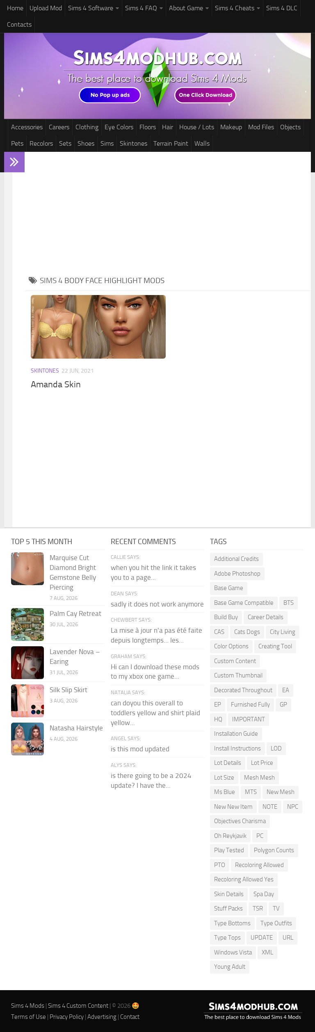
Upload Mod (46, 8)
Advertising (101, 1017)
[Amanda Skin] (98, 327)
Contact (129, 1017)
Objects (290, 127)
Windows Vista (233, 952)
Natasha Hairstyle (76, 728)
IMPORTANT (248, 719)
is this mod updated (140, 749)
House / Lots (196, 127)
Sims (107, 143)
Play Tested (229, 850)
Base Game (228, 588)
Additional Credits (236, 559)
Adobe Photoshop (237, 573)
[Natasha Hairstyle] (27, 739)
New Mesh (280, 792)
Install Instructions (237, 748)
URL (288, 937)
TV (276, 908)
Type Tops (227, 937)
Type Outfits (276, 923)
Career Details (265, 617)
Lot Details (227, 763)
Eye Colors (119, 127)
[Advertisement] (168, 213)
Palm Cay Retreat (75, 613)
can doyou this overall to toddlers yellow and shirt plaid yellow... (155, 713)
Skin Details (229, 894)
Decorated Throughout (243, 690)
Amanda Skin (56, 384)
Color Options (231, 646)
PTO (219, 865)
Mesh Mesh (259, 777)
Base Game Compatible (244, 602)
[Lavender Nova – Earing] (27, 662)
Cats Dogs (247, 632)
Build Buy (226, 617)
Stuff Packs (228, 908)
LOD (276, 748)
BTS (288, 602)
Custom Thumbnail (238, 675)
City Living (282, 632)
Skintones (133, 143)
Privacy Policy (67, 1017)
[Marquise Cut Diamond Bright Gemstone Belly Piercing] (27, 568)
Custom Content (235, 661)
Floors (147, 127)
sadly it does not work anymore (157, 604)
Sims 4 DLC (281, 8)
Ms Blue (224, 792)
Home (15, 8)
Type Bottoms (232, 923)
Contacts (19, 24)
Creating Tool (275, 646)
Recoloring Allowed (259, 865)
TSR (258, 908)
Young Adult (229, 966)
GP (283, 704)
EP (217, 704)
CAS (219, 632)
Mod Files (261, 127)
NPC (292, 806)
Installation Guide (236, 733)
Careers (59, 127)
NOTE (269, 806)
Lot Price (262, 763)
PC (259, 836)
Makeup (231, 127)
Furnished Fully (250, 704)
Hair (167, 127)
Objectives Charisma (240, 821)
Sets (65, 143)
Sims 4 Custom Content (78, 1005)
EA (285, 690)
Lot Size (224, 777)
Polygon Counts (274, 850)
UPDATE (262, 937)
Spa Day (263, 894)
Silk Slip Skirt (68, 690)
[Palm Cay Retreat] (27, 624)
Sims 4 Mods (27, 1005)
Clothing (86, 127)
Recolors (41, 143)
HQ (218, 719)
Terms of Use (28, 1017)
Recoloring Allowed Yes (244, 879)
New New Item (233, 806)
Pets (17, 143)
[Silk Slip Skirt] (27, 700)
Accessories (27, 127)
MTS (251, 792)
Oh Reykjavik (230, 836)
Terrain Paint (170, 143)
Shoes (86, 143)
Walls (202, 143)
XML (267, 952)
